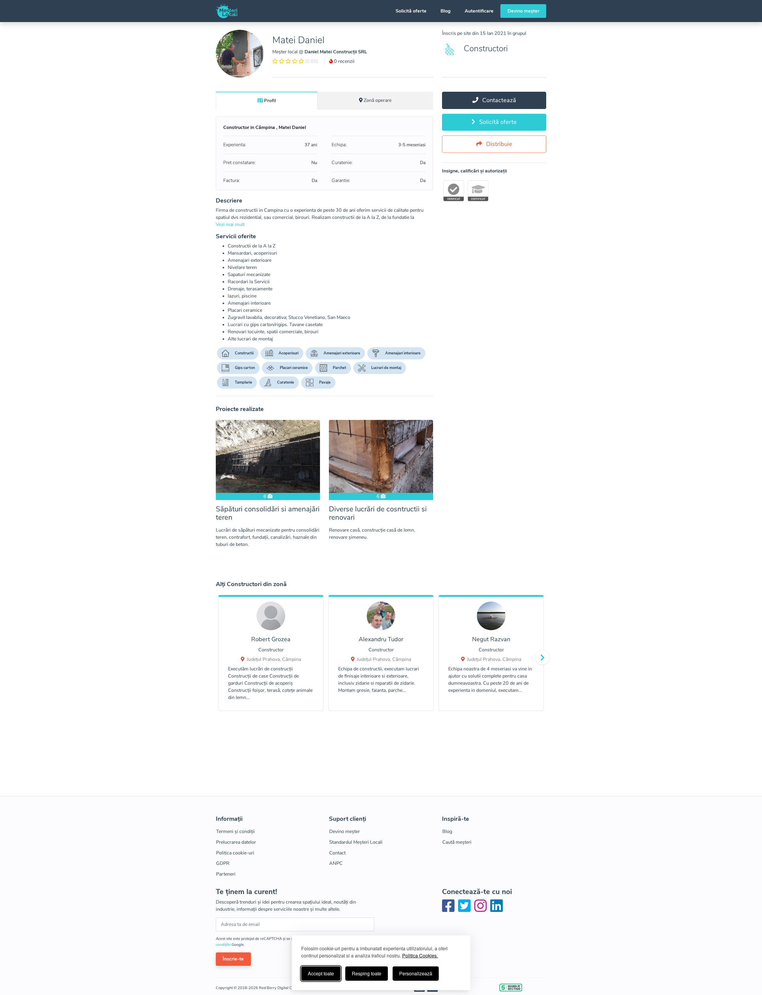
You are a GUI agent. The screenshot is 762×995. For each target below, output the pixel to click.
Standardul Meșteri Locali (355, 842)
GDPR (222, 863)
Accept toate (321, 973)
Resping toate (366, 973)
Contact (337, 853)
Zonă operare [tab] (377, 100)
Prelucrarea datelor (236, 842)
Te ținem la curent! (246, 891)
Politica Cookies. (420, 955)
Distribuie (498, 144)
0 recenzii (344, 61)
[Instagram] (481, 909)
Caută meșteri (456, 842)
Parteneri (225, 874)
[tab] (267, 100)
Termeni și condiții (235, 831)
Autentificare (479, 11)
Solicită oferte (411, 11)
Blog (446, 11)
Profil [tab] (270, 100)
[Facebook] (449, 909)
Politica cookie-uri (235, 853)
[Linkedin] (496, 909)
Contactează (498, 100)
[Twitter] (465, 909)
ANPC (336, 863)
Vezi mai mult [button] (230, 224)
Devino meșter (523, 11)
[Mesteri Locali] (226, 11)
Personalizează (415, 973)
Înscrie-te (233, 959)
